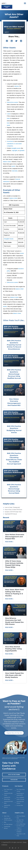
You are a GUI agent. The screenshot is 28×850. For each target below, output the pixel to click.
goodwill (22, 150)
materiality (14, 171)
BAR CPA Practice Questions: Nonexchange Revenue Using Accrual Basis (14, 489)
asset (8, 125)
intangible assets (16, 148)
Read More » (9, 541)
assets (13, 166)
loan (8, 123)
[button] (25, 3)
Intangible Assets (8, 239)
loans (8, 118)
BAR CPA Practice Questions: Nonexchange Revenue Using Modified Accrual (14, 374)
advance (17, 86)
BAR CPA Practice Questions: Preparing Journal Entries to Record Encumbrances (14, 345)
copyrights (15, 150)
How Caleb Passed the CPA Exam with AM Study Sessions (14, 675)
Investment (10, 141)
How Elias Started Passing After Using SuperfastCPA (13, 649)
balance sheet (7, 161)
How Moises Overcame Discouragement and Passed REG (14, 537)
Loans (8, 114)
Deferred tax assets (12, 102)
